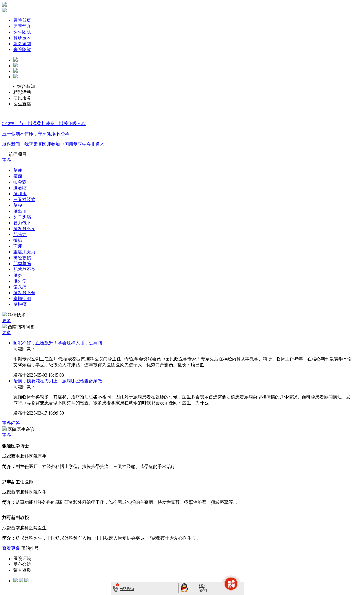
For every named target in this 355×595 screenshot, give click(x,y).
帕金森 (20, 182)
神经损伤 (22, 257)
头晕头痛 (22, 217)
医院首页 (22, 20)
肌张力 (20, 234)
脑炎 (17, 275)
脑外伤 (20, 281)
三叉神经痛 (24, 199)
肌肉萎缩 (22, 263)
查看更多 (11, 548)
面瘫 (17, 246)
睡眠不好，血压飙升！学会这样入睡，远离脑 (57, 342)
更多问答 (11, 423)
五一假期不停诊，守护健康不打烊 (35, 133)
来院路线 (22, 49)
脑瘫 (17, 170)
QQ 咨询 (203, 587)
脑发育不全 (24, 292)
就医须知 (22, 43)
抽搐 (17, 240)
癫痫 (17, 176)
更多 (6, 160)
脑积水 (20, 193)
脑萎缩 (20, 187)
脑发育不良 (24, 228)
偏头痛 (20, 286)
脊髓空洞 (22, 298)
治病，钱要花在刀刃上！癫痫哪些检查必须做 (57, 380)
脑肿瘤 (20, 304)
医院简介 (22, 26)
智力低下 (22, 222)
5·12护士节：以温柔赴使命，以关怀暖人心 (44, 123)
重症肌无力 (24, 252)
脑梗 (17, 205)
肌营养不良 (24, 269)
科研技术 (22, 37)
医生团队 (22, 32)
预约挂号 (30, 548)
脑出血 (20, 211)
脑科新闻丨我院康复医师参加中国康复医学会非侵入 (53, 144)
